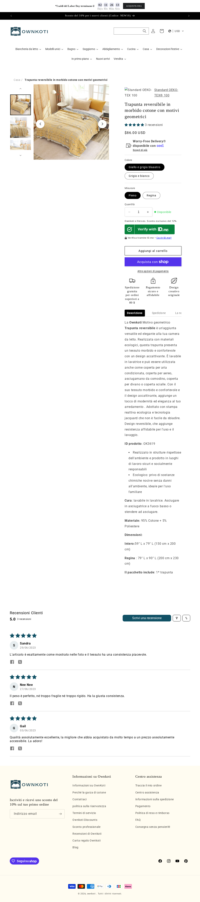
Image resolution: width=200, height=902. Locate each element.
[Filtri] (177, 618)
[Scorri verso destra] (102, 124)
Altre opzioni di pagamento (153, 271)
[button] (131, 31)
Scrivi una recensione (147, 618)
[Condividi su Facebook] (12, 662)
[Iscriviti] (60, 813)
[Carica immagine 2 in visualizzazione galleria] (20, 127)
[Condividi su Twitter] (20, 662)
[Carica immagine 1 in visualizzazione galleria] (20, 104)
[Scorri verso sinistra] (40, 124)
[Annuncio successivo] (189, 16)
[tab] (135, 313)
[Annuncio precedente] (11, 16)
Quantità (130, 204)
